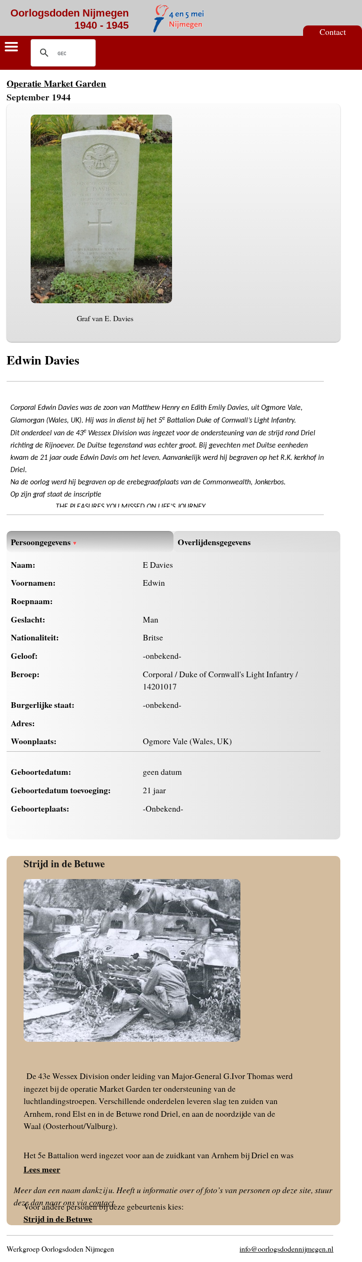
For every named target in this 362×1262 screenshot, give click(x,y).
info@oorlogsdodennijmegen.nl (286, 1249)
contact (101, 1202)
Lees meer (42, 1169)
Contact (333, 31)
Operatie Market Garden (56, 83)
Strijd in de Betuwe (64, 863)
